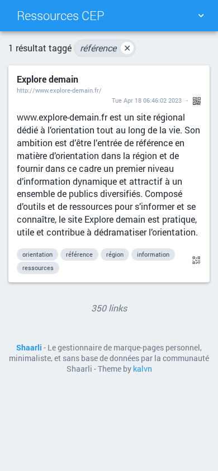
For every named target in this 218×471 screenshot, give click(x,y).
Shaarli (29, 348)
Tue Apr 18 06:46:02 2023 (147, 100)
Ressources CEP (61, 15)
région (115, 254)
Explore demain (47, 79)
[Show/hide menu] (201, 16)
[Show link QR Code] (194, 260)
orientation (37, 254)
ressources (38, 267)
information (153, 254)
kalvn (142, 369)
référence (105, 48)
